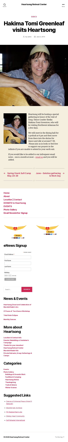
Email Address (9, 254)
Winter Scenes (11, 387)
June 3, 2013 (40, 37)
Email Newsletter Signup (16, 213)
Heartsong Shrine (12, 380)
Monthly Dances (10, 319)
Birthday (6, 272)
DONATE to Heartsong (15, 203)
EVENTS (8, 206)
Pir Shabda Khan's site (14, 412)
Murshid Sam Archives (14, 408)
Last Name (7, 266)
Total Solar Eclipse (11, 315)
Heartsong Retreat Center (34, 4)
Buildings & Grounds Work (15, 374)
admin (29, 37)
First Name (7, 260)
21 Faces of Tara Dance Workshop (17, 311)
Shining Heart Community (15, 416)
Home (6, 193)
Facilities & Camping (13, 377)
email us (39, 157)
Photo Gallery (10, 209)
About (7, 196)
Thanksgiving (10, 382)
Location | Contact (13, 199)
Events (34, 16)
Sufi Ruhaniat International (15, 420)
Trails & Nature (11, 385)
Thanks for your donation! (13, 345)
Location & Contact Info (12, 338)
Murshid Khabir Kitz (11, 350)
